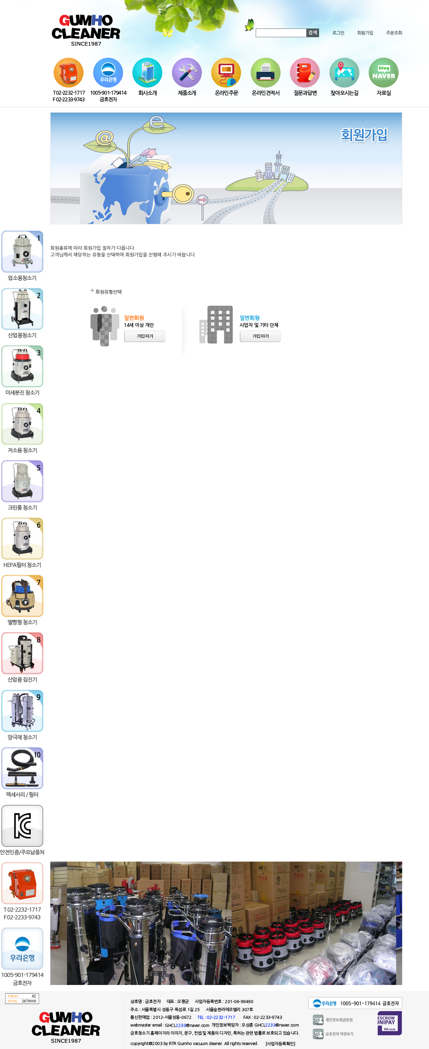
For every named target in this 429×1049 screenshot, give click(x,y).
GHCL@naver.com (187, 1025)
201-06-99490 (239, 1001)
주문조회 (394, 33)
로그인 (338, 33)
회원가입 (365, 33)
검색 (312, 32)
